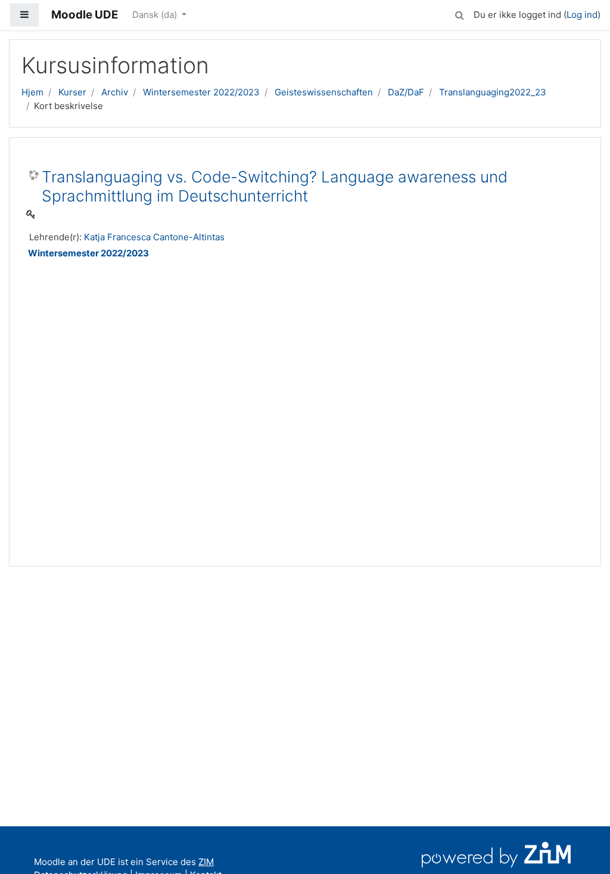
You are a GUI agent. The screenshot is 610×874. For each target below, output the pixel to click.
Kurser (72, 92)
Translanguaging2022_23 (492, 92)
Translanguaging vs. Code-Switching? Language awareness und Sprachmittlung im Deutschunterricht (275, 186)
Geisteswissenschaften (324, 92)
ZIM (206, 861)
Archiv (114, 92)
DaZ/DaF (406, 92)
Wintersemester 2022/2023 (201, 92)
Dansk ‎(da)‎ (155, 14)
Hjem (32, 92)
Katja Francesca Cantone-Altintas (154, 237)
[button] (459, 13)
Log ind (582, 14)
